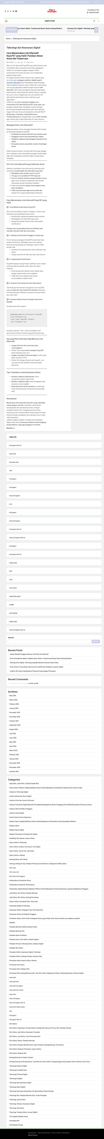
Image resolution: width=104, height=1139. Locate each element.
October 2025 (13, 721)
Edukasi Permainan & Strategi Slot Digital (23, 834)
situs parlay (13, 613)
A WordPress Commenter (18, 683)
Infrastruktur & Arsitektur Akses (20, 880)
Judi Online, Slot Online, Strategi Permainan (24, 897)
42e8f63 (11, 62)
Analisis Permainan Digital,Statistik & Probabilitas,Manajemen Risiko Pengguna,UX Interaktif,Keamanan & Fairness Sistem (50, 805)
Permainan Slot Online (16, 965)
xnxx (10, 580)
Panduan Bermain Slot (16, 931)
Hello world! (34, 683)
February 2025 (14, 755)
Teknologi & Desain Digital (18, 1074)
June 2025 (12, 738)
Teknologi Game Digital (17, 1087)
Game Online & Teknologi (18, 842)
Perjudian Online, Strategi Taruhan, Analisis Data (25, 956)
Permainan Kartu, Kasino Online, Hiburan (23, 960)
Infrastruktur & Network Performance (21, 885)
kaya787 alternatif (13, 83)
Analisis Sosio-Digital (16, 813)
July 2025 (12, 733)
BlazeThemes (32, 1135)
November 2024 (14, 767)
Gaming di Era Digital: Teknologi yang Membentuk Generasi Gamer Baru (34, 663)
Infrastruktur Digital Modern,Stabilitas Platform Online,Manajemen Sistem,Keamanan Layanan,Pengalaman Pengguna (48, 889)
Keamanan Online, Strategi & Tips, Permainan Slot (26, 910)
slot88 (11, 605)
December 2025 (14, 712)
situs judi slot (14, 982)
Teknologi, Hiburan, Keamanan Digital (22, 1104)
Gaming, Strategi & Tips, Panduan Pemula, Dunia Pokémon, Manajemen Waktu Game (37, 864)
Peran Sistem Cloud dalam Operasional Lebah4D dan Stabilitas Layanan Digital (62, 2)
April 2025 (12, 746)
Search (11, 637)
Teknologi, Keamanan (16, 1108)
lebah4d (12, 923)
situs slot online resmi (17, 1007)
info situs (12, 868)
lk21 (10, 571)
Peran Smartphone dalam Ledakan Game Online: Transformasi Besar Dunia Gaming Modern (41, 658)
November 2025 (14, 717)
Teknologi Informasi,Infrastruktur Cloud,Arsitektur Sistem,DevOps (31, 1091)
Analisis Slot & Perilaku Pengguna (20, 809)
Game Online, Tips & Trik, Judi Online (21, 851)
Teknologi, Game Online (17, 1100)
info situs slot (14, 872)
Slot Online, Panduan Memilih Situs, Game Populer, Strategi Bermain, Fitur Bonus (36, 1045)
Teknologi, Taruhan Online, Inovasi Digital (23, 1112)
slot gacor (12, 479)
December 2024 (14, 763)
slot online (13, 588)
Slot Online (13, 1024)
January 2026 (13, 708)
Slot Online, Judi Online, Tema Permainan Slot (24, 1036)
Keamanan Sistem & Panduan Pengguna (22, 914)
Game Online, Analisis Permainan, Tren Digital (24, 847)
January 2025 (13, 759)
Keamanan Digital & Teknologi (19, 906)
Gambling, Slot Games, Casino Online (22, 838)
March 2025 (13, 750)
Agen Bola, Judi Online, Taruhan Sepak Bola (24, 783)
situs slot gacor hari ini (17, 538)
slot (10, 470)
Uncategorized (14, 1121)
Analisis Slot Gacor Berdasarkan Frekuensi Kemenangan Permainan (33, 671)
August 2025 (13, 729)
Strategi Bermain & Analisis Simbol (21, 1057)
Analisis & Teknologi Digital (18, 792)
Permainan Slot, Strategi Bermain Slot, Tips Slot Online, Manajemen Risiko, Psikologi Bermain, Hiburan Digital (46, 973)
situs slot (12, 454)
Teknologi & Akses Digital (18, 1066)
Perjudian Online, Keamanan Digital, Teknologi (24, 952)
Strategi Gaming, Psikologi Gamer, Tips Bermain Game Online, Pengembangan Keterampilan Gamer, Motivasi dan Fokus (49, 1062)
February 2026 (14, 704)
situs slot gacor (14, 496)
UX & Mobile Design (16, 1125)
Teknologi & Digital (15, 1078)
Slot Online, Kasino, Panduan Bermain (22, 1041)
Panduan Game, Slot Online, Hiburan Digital (23, 939)
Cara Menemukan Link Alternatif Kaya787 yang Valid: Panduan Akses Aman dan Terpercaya (24, 56)
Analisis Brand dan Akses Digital (20, 796)
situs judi (12, 977)
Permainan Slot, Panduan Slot (19, 969)
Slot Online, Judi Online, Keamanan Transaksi (24, 1032)
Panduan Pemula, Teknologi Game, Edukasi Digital (26, 944)
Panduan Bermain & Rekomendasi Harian (23, 927)
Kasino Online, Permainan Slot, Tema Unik (23, 901)
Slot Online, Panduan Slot (18, 1053)
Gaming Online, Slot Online (18, 859)
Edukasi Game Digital (16, 830)
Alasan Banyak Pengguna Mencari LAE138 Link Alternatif (29, 654)
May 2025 (12, 742)
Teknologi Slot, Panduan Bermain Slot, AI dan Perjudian (28, 1095)
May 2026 (12, 696)
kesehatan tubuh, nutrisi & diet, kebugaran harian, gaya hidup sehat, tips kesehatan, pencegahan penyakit (44, 918)
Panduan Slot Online (16, 948)
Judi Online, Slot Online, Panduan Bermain (23, 893)
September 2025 (14, 725)
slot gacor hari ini (15, 445)
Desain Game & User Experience (20, 817)
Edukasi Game (14, 826)
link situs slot (14, 462)
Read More (9, 428)
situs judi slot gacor (16, 986)
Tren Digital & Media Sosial (18, 1116)
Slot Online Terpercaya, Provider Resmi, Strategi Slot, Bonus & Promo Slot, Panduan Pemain (40, 1028)
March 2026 (13, 700)
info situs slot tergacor (17, 876)
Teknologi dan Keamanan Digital (20, 1083)
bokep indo (13, 563)
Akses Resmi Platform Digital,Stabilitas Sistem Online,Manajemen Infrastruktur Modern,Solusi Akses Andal (45, 788)
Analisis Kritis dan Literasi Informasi (21, 800)
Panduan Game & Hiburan (18, 935)
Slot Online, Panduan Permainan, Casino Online (25, 1049)
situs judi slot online (16, 990)
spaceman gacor (15, 596)
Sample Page (50, 21)
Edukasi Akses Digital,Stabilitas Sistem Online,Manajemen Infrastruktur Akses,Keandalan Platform (42, 821)
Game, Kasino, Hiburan (17, 855)
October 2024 (13, 771)
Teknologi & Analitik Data (18, 1070)
